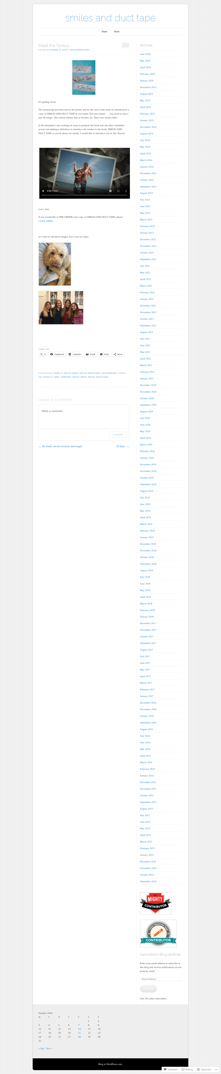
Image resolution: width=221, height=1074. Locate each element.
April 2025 (145, 107)
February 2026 (147, 74)
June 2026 (145, 54)
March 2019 (146, 524)
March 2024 (146, 160)
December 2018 (148, 544)
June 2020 (145, 424)
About (116, 31)
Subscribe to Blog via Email (160, 954)
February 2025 (147, 113)
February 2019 (147, 530)
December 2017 (148, 623)
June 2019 (145, 504)
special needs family (89, 373)
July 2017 (145, 656)
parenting (66, 377)
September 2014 (148, 881)
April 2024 (145, 153)
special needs (71, 373)
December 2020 (148, 385)
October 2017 (147, 636)
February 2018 (147, 610)
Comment (118, 434)
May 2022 (145, 272)
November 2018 (148, 550)
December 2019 (148, 464)
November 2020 (148, 391)
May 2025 (145, 100)
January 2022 (147, 299)
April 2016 (145, 755)
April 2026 (145, 67)
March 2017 (146, 683)
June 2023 (145, 206)
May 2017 (145, 669)
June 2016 (145, 742)
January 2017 (147, 696)
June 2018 (145, 583)
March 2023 (146, 219)
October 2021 (147, 319)
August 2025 (146, 94)
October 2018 (147, 557)
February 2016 (147, 769)
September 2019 (148, 484)
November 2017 (148, 630)
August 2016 (146, 729)
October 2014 (147, 875)
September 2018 (148, 564)
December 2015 (148, 782)
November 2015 (148, 789)
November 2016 (148, 709)
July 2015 (145, 815)
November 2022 (148, 246)
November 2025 (148, 87)
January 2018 (147, 616)
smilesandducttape (79, 50)
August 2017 (146, 649)
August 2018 (146, 570)
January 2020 (147, 458)
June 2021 (145, 345)
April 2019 (145, 517)
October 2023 (147, 180)
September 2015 (148, 802)
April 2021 (145, 358)
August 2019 (146, 491)
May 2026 (145, 60)
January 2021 (147, 378)
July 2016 (145, 736)
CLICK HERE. (46, 221)
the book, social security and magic (61, 446)
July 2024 (145, 140)
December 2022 (148, 239)
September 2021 (148, 325)
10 (40, 1029)
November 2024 (148, 127)
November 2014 (148, 868)
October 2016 (147, 716)
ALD (50, 373)
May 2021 (145, 352)
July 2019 (145, 497)
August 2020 (146, 411)
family (57, 377)
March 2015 (146, 841)
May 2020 (145, 431)
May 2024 (145, 147)
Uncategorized (108, 373)
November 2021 (148, 312)
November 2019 (148, 471)
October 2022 (147, 252)
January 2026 (147, 80)
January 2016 (147, 775)
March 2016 (146, 762)
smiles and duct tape (110, 17)
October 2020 (147, 398)
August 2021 (146, 332)
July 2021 (145, 338)
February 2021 (147, 372)
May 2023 (145, 213)
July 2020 (145, 418)
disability (58, 373)
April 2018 (145, 597)
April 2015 (145, 835)
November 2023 (148, 173)
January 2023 (147, 233)
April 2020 (145, 438)
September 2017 (148, 643)
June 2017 (145, 663)
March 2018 (146, 603)
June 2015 (145, 822)
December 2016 (148, 702)
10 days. (122, 446)
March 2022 (146, 285)
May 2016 (145, 749)
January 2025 (147, 120)
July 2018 (145, 577)
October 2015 (147, 795)
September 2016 (148, 722)
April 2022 (145, 279)
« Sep (41, 1048)
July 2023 (145, 199)
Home (104, 31)
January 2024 (147, 166)
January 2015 (147, 855)
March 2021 (146, 365)
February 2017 (147, 689)
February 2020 (147, 451)
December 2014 (148, 861)
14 (79, 1029)
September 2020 (148, 405)
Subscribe (148, 988)
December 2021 (148, 305)
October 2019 (147, 477)
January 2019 (147, 537)
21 (79, 1033)
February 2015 (147, 848)
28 (79, 1037)
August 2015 (146, 808)
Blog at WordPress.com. (110, 1064)
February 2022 (147, 292)
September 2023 (148, 186)
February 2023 (147, 226)
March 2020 (146, 444)
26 (59, 1037)
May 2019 (145, 511)
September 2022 (148, 259)
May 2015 (145, 828)
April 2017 (145, 676)
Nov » (49, 1048)
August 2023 (146, 193)
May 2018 (145, 590)
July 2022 (145, 266)
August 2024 (146, 133)
